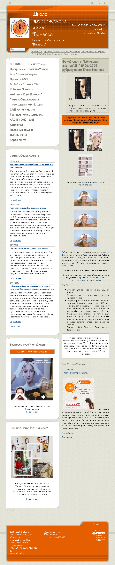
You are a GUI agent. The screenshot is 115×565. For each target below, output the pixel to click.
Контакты (16, 124)
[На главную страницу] (10, 2)
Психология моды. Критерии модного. (28, 208)
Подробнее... (32, 498)
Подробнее (67, 433)
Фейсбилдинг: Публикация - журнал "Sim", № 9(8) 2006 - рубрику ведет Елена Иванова (68, 52)
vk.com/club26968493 (54, 537)
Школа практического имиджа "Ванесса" (49, 23)
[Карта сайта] (92, 2)
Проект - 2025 (19, 79)
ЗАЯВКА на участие (22, 109)
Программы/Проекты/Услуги (29, 69)
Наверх (96, 524)
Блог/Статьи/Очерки (23, 74)
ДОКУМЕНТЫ (18, 134)
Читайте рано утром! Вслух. (75, 372)
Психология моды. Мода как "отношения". (29, 248)
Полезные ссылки (21, 129)
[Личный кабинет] (105, 2)
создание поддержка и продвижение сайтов (100, 538)
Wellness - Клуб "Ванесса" (26, 94)
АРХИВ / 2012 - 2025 (22, 119)
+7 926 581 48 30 (87, 25)
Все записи (67, 437)
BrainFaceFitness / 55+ (24, 84)
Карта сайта (18, 140)
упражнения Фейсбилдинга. (91, 183)
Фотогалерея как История (27, 104)
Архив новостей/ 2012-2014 (57, 51)
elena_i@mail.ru (97, 32)
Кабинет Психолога (22, 89)
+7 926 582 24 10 (99, 27)
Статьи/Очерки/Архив (24, 99)
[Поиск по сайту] (99, 2)
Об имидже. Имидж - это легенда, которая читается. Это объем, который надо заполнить (32, 287)
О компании (36, 51)
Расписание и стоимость (26, 114)
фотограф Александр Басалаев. (85, 280)
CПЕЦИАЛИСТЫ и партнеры (28, 64)
